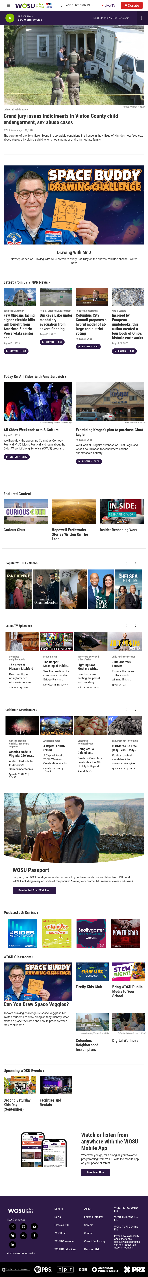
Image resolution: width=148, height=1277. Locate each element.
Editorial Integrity (93, 1217)
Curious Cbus (14, 530)
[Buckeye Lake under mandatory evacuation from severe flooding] (56, 297)
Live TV (110, 5)
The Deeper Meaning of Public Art (55, 665)
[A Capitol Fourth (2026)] (56, 725)
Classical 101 (62, 1225)
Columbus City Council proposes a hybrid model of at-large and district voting (91, 324)
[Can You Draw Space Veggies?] (38, 981)
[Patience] (18, 589)
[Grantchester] (46, 589)
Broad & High (50, 656)
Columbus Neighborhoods (17, 658)
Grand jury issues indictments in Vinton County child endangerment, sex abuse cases (61, 119)
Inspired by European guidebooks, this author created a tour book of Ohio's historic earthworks (127, 326)
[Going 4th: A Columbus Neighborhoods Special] (90, 725)
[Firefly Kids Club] (92, 971)
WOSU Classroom (17, 957)
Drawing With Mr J (74, 252)
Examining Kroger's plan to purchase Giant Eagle (109, 432)
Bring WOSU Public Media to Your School (127, 991)
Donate (133, 5)
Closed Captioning (94, 1241)
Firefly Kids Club (89, 987)
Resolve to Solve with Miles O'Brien (88, 658)
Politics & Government (87, 310)
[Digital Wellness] (128, 1022)
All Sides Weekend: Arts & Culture (31, 430)
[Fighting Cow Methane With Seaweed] (90, 641)
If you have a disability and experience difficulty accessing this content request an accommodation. (127, 1242)
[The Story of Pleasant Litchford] (22, 641)
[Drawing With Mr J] (74, 205)
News (58, 1217)
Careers (88, 1225)
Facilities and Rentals (50, 1102)
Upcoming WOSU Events (23, 1070)
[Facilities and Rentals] (56, 1085)
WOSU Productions (65, 1249)
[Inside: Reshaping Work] (122, 511)
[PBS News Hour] (101, 589)
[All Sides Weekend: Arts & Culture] (38, 401)
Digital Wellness (125, 1040)
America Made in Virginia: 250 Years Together (19, 743)
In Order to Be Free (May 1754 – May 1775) (124, 750)
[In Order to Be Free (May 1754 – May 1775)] (125, 725)
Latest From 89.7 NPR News (26, 282)
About (87, 1209)
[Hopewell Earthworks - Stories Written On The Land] (74, 511)
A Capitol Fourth (51, 740)
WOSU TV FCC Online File (126, 1228)
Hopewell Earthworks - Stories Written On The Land (70, 534)
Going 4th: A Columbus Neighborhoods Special (88, 754)
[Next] (135, 563)
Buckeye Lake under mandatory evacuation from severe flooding (56, 322)
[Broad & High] (73, 589)
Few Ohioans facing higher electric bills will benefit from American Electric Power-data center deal (19, 326)
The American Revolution (125, 740)
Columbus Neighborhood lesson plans (87, 1045)
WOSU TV (60, 1233)
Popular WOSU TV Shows (21, 563)
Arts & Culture (119, 310)
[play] (10, 18)
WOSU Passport (31, 870)
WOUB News (10, 130)
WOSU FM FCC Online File (126, 1209)
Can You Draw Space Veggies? (36, 1004)
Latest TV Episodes (18, 626)
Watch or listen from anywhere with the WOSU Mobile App (109, 1141)
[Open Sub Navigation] (92, 5)
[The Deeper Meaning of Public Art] (56, 641)
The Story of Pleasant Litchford (21, 667)
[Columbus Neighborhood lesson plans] (92, 1022)
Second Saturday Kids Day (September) (17, 1105)
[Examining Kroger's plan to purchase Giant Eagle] (110, 401)
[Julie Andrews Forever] (125, 641)
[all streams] (142, 18)
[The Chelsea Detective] (128, 589)
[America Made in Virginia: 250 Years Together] (22, 725)
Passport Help (92, 1249)
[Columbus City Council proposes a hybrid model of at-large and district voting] (92, 297)
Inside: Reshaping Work (119, 530)
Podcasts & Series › (21, 912)
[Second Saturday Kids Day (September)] (20, 1085)
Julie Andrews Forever (123, 656)
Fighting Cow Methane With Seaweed (87, 668)
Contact (88, 1233)
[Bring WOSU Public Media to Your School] (128, 971)
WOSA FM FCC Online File (126, 1219)
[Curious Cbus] (26, 511)
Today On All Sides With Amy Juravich (34, 376)
